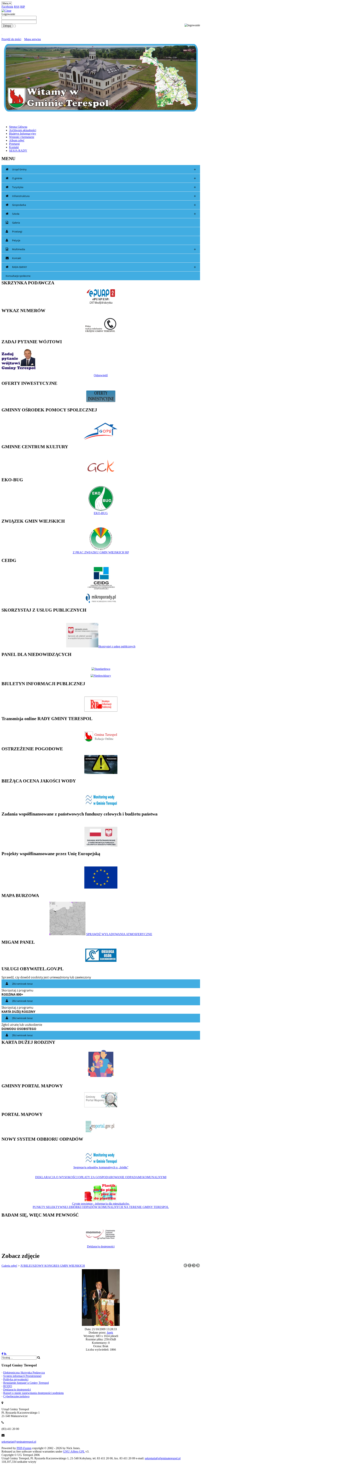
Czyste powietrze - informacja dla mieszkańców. (101, 1203)
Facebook (7, 6)
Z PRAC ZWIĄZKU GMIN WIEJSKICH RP (101, 552)
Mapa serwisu (32, 39)
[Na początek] (185, 1266)
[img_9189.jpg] (101, 1324)
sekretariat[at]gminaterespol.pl (163, 1458)
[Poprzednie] (190, 1266)
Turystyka (104, 187)
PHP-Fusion (24, 1448)
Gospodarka (104, 205)
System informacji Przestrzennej (22, 1376)
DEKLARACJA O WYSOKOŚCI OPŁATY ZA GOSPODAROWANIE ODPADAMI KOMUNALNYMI (100, 1177)
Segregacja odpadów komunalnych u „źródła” (100, 1167)
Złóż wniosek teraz (22, 983)
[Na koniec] (198, 1266)
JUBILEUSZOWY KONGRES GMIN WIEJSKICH (52, 1265)
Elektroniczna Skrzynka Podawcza (24, 1372)
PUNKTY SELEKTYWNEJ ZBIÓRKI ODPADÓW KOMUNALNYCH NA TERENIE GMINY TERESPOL (101, 1207)
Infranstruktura (104, 196)
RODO (7, 1386)
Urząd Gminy (104, 169)
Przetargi (17, 231)
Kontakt (16, 258)
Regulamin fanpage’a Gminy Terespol (26, 1382)
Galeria (16, 222)
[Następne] (194, 1266)
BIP (22, 6)
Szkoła (104, 213)
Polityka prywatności (15, 1379)
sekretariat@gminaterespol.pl (19, 1441)
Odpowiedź (101, 375)
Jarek (110, 1332)
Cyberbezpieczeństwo (16, 1396)
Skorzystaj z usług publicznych (116, 646)
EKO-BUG (101, 513)
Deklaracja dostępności (101, 1246)
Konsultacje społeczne (18, 276)
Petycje (16, 240)
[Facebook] (2, 1353)
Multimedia (104, 249)
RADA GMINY (104, 267)
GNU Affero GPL (74, 1451)
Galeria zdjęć (9, 1265)
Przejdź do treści (11, 39)
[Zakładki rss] (5, 1353)
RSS (16, 6)
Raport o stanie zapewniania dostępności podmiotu (33, 1393)
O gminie (104, 178)
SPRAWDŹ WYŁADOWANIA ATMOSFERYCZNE (119, 934)
